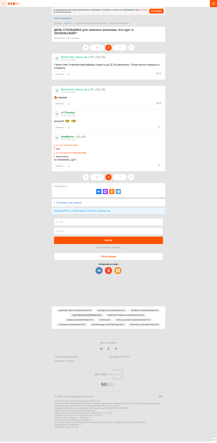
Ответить (60, 74)
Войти (108, 240)
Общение (58, 23)
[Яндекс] (108, 270)
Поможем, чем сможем (119, 23)
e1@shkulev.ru (87, 420)
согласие (143, 10)
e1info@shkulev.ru (120, 422)
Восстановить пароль (108, 247)
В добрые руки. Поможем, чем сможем (92, 23)
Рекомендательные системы (67, 427)
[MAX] (105, 191)
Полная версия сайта (66, 357)
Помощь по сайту (64, 361)
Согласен (156, 11)
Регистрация (108, 256)
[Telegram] (118, 191)
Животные (68, 23)
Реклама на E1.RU (119, 357)
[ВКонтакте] (98, 191)
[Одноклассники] (111, 191)
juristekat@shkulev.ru (137, 422)
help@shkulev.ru (74, 425)
